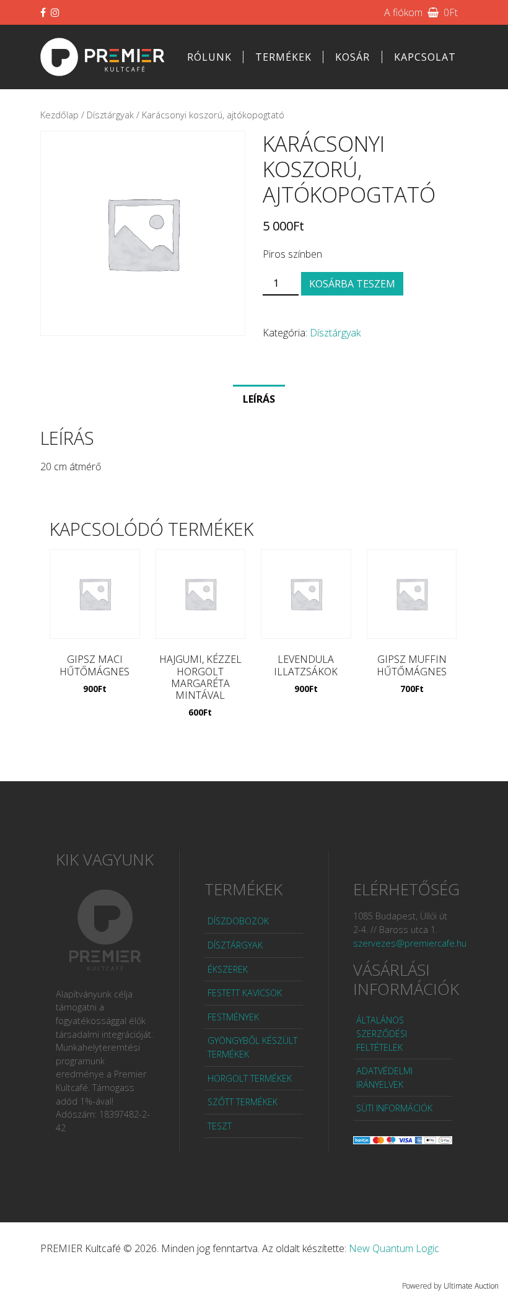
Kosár (352, 57)
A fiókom (403, 12)
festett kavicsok (245, 993)
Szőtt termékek (243, 1102)
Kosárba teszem (352, 284)
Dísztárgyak (110, 114)
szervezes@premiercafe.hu (409, 943)
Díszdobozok (238, 921)
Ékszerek (228, 969)
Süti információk (394, 1108)
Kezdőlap (59, 114)
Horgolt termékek (250, 1078)
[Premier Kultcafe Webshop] (102, 56)
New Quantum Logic (394, 1248)
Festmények (233, 1017)
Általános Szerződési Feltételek (381, 1033)
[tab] (259, 398)
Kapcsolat (425, 57)
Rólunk (209, 57)
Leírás (259, 399)
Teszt (220, 1126)
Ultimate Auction (471, 1286)
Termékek (283, 57)
